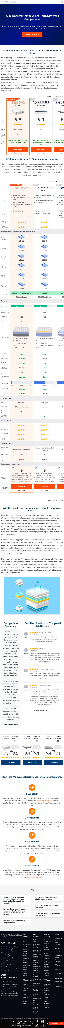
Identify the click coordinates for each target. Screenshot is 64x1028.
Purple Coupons (46, 1006)
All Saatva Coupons (21, 297)
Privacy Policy (59, 981)
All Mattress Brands (58, 956)
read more (28, 481)
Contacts (57, 976)
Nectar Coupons (46, 997)
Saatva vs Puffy (25, 985)
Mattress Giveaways (58, 960)
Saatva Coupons (46, 989)
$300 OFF (45, 293)
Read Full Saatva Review (11, 724)
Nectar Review (25, 961)
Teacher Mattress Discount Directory (46, 948)
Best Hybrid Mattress (36, 975)
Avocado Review (25, 968)
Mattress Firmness (35, 1007)
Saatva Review (25, 940)
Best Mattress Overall (37, 940)
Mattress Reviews (57, 952)
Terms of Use (58, 978)
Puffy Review (26, 944)
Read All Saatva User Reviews (42, 710)
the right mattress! (34, 877)
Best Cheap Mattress (36, 984)
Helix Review (26, 958)
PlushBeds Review (26, 954)
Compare (10, 762)
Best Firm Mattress (36, 961)
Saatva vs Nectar (25, 989)
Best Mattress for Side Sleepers (37, 956)
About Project (59, 973)
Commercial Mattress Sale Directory (48, 941)
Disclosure (58, 984)
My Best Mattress (6, 947)
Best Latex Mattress (36, 971)
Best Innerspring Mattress (36, 966)
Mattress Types (35, 1012)
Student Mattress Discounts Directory (47, 956)
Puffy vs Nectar (25, 1002)
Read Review (18, 153)
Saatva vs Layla (25, 993)
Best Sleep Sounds (57, 947)
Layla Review (26, 947)
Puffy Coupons (46, 993)
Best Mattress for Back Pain (37, 951)
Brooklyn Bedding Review (25, 973)
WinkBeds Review (25, 950)
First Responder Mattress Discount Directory (47, 964)
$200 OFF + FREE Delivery (21, 293)
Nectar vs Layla (25, 997)
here (8, 989)
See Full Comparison (32, 34)
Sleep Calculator (58, 943)
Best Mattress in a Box (37, 980)
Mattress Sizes (35, 995)
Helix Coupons (46, 1002)
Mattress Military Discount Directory (46, 972)
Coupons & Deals (47, 985)
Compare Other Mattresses (55, 96)
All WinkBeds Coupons (44, 297)
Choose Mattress (35, 1003)
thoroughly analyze (43, 800)
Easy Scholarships (58, 965)
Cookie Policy (58, 986)
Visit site (17, 149)
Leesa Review (26, 965)
